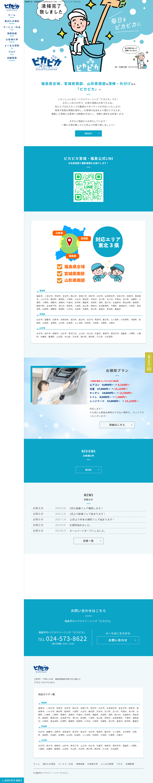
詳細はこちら (117, 424)
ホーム (12, 16)
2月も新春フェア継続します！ (86, 508)
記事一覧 (88, 540)
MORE (88, 469)
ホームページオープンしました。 (88, 530)
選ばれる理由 (12, 22)
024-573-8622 (62, 638)
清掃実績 (12, 34)
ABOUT (88, 133)
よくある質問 (12, 46)
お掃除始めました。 (81, 525)
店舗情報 (12, 59)
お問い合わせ (118, 640)
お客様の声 (12, 40)
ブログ (12, 53)
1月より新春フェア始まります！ (88, 514)
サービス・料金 (12, 28)
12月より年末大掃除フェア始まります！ (92, 519)
